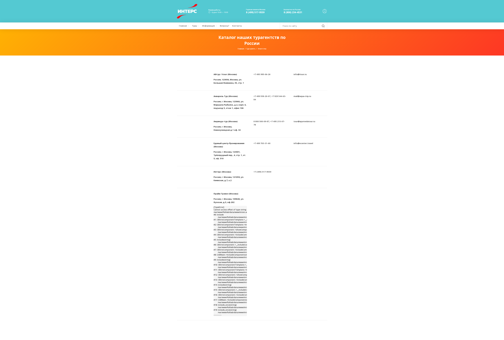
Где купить (251, 49)
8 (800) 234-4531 (293, 12)
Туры (194, 26)
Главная (183, 26)
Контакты (237, 26)
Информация (208, 26)
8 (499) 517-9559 (255, 12)
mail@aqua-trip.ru (302, 96)
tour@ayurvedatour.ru (304, 121)
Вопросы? (224, 26)
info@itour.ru (300, 74)
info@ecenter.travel (303, 143)
